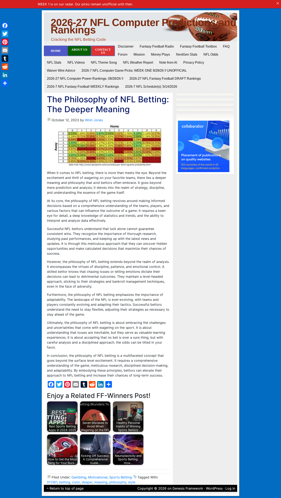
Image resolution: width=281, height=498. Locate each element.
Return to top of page (67, 488)
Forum (122, 54)
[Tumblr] (5, 58)
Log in (230, 488)
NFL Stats (54, 62)
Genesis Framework (187, 488)
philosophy (117, 482)
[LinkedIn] (5, 75)
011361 (52, 482)
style (131, 482)
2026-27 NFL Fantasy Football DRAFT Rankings (165, 78)
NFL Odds (210, 54)
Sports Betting (120, 477)
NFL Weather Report (138, 62)
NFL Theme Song (104, 62)
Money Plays (160, 54)
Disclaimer (126, 46)
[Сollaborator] (203, 146)
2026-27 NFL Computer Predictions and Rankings (143, 26)
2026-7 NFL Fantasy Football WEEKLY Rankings (83, 86)
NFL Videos (76, 62)
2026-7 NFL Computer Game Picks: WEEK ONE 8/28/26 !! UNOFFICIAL (134, 70)
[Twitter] (5, 34)
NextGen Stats (186, 54)
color (76, 482)
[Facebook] (5, 25)
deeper (87, 482)
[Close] (277, 3)
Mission (139, 54)
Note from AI (168, 62)
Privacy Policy (193, 62)
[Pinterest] (5, 42)
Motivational (97, 477)
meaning (100, 482)
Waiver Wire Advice (61, 70)
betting (64, 482)
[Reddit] (5, 67)
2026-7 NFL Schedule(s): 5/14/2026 (151, 86)
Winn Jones (94, 120)
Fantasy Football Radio (157, 46)
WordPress (214, 488)
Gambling (78, 477)
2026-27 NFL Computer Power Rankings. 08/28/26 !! (85, 78)
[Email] (5, 50)
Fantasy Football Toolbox (198, 46)
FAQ (226, 46)
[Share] (5, 83)
